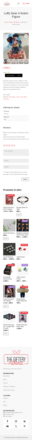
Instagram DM (10, 414)
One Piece (16, 22)
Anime (10, 22)
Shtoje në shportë (10, 75)
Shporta (5, 398)
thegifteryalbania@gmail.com (14, 412)
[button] (26, 35)
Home (6, 22)
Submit (25, 179)
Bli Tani (19, 75)
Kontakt (5, 383)
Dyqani (5, 405)
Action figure (12, 97)
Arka (4, 401)
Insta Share (23, 97)
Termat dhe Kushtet (8, 390)
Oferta (5, 379)
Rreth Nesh (6, 376)
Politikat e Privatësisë (9, 386)
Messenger (9, 416)
